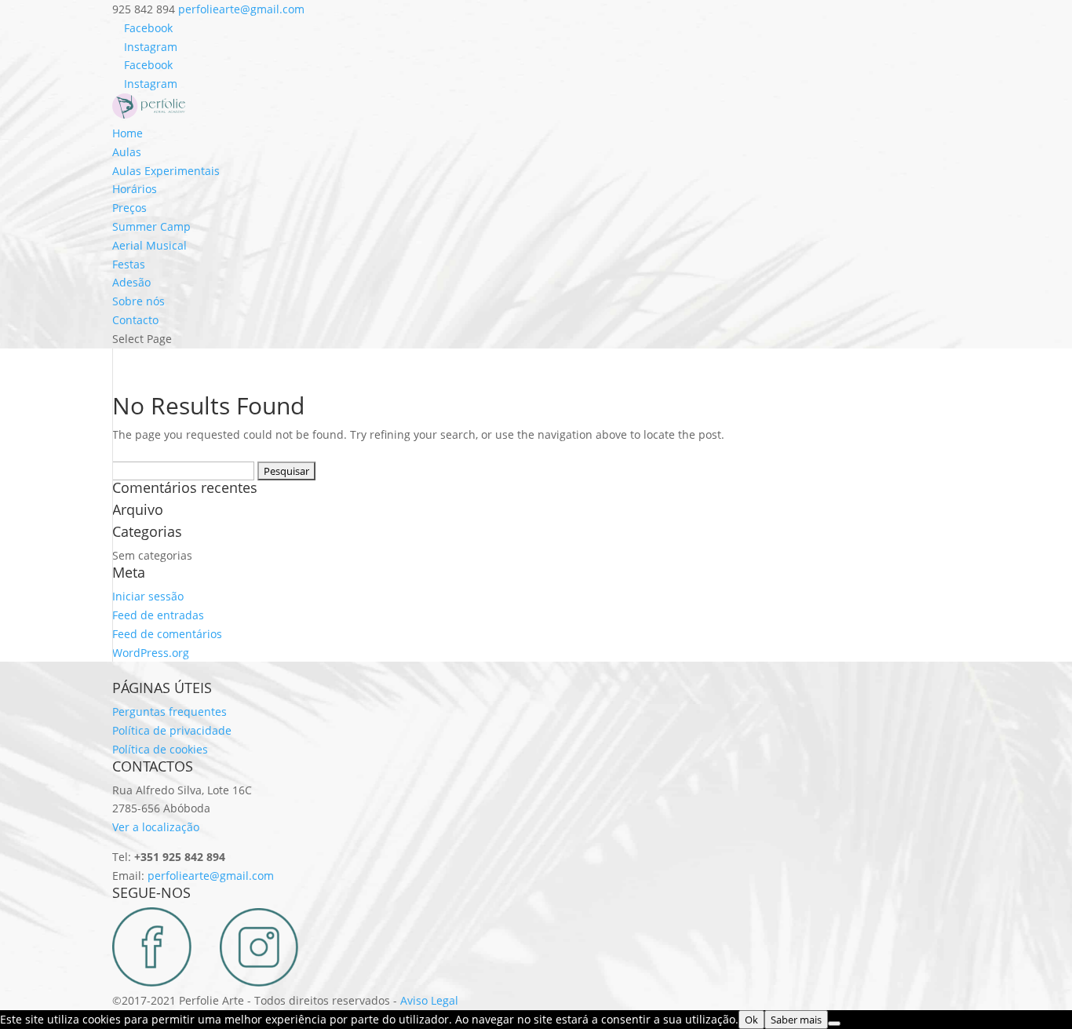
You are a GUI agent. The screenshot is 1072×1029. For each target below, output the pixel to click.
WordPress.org (150, 652)
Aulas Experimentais (166, 170)
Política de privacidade (172, 730)
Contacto (135, 319)
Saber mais (796, 1020)
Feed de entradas (158, 615)
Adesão (131, 282)
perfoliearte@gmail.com (211, 875)
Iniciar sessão (148, 596)
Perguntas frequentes (169, 711)
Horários (134, 188)
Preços (129, 207)
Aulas (126, 151)
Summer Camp (151, 226)
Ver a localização (155, 826)
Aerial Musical (149, 245)
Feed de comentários (167, 633)
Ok (751, 1020)
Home (127, 133)
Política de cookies (160, 749)
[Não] (834, 1023)
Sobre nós (138, 301)
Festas (128, 264)
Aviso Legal (429, 1000)
